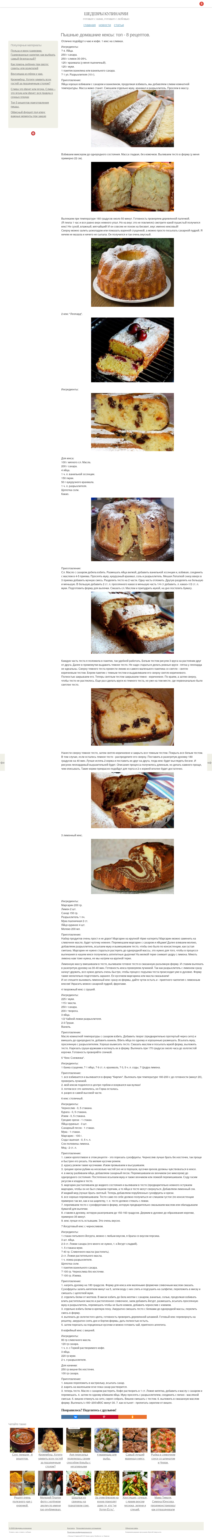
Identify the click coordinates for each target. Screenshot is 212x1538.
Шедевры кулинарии (106, 13)
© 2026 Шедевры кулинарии (20, 1528)
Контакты (71, 1528)
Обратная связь (131, 1528)
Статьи (119, 24)
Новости (105, 24)
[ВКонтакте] (75, 1417)
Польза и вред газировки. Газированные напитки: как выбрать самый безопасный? (33, 54)
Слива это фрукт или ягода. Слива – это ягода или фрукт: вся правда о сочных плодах (33, 93)
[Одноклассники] (132, 1417)
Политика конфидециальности (79, 1532)
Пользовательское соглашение (88, 1528)
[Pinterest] (104, 1417)
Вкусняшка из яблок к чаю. (27, 74)
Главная (89, 24)
